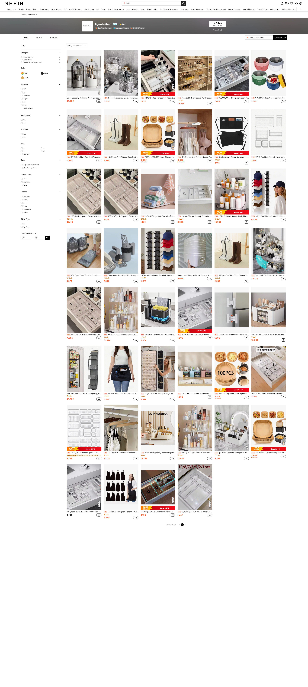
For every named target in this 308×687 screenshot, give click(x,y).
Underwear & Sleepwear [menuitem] (73, 9)
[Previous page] (179, 524)
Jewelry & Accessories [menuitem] (116, 9)
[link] (287, 3)
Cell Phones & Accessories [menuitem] (169, 9)
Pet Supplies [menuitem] (274, 9)
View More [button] (29, 108)
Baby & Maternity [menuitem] (249, 9)
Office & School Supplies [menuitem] (290, 9)
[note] (158, 94)
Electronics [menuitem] (184, 9)
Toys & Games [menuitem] (263, 9)
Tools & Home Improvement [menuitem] (216, 9)
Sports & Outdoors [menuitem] (197, 9)
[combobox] (76, 46)
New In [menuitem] (21, 9)
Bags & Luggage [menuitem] (234, 9)
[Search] (183, 3)
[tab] (26, 37)
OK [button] (47, 238)
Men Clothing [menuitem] (89, 9)
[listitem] (104, 28)
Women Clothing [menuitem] (32, 9)
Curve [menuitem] (104, 9)
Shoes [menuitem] (143, 9)
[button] (296, 3)
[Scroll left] (298, 9)
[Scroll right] (301, 9)
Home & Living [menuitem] (56, 9)
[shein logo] (14, 3)
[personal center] (282, 3)
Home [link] (23, 15)
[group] (41, 57)
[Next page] (185, 524)
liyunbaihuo (103, 24)
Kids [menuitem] (97, 9)
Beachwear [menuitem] (44, 9)
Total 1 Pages (171, 525)
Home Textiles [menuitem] (152, 9)
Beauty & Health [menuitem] (132, 9)
